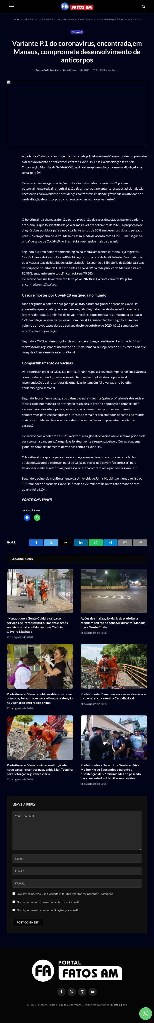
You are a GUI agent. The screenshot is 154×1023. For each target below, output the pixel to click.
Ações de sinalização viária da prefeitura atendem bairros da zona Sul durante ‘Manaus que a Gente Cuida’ (113, 622)
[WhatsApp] (11, 167)
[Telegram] (11, 214)
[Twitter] (11, 186)
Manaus (77, 32)
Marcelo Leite (119, 1004)
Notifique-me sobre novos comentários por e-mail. (48, 902)
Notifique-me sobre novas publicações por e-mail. (47, 910)
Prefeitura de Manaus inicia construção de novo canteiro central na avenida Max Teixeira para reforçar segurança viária (40, 769)
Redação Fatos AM (47, 70)
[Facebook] (11, 176)
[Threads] (11, 195)
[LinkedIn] (11, 204)
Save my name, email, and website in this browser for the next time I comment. (65, 893)
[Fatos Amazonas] (77, 6)
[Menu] (11, 6)
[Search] (143, 6)
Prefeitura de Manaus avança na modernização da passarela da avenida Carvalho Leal (114, 696)
